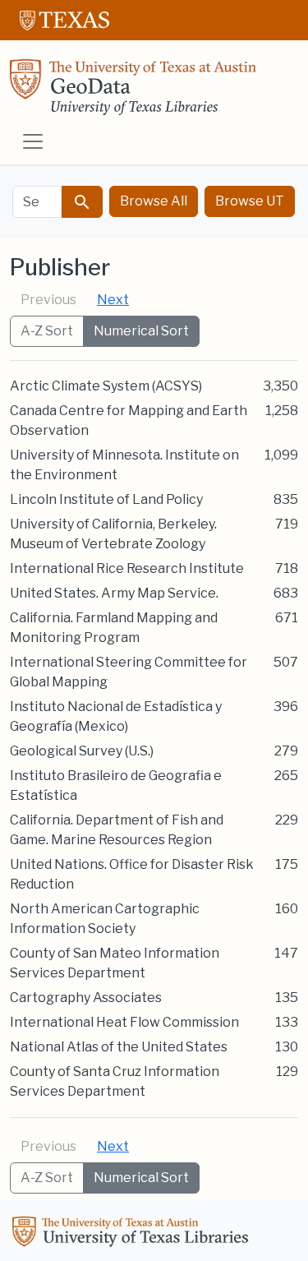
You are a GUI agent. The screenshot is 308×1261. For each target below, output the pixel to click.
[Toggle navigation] (33, 141)
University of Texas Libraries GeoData (133, 92)
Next (113, 299)
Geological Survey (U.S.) (82, 751)
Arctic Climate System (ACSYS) (106, 386)
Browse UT (249, 201)
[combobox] (37, 202)
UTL (133, 1233)
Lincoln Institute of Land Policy (106, 499)
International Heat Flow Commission (124, 1022)
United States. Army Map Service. (114, 593)
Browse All (153, 201)
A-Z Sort (47, 331)
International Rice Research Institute (127, 568)
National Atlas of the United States (119, 1047)
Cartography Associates (86, 997)
